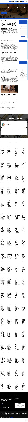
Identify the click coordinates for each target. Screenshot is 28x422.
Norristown (2, 282)
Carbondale (9, 239)
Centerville (16, 283)
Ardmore (2, 385)
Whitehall (9, 284)
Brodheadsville (10, 266)
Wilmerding (23, 305)
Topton (2, 207)
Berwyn (2, 320)
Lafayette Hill (2, 264)
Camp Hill (16, 253)
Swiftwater (9, 242)
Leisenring (23, 238)
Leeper (15, 331)
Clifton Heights (3, 374)
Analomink (9, 268)
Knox (15, 332)
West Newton (23, 330)
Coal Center (23, 253)
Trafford (23, 333)
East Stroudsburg (10, 269)
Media (1, 344)
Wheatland (16, 348)
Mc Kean (16, 271)
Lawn (15, 230)
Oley (1, 215)
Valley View (2, 148)
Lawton (9, 179)
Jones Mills (23, 200)
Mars (22, 149)
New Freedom (9, 375)
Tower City (2, 152)
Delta (15, 147)
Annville (16, 258)
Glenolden (2, 359)
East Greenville (10, 286)
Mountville (9, 324)
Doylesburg (16, 187)
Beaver (22, 384)
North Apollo (23, 188)
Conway (23, 372)
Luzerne (9, 192)
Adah (22, 259)
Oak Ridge (16, 324)
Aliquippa (23, 389)
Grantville (16, 240)
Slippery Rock (16, 389)
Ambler (2, 386)
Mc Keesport (2, 181)
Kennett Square (3, 305)
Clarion (16, 343)
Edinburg (16, 377)
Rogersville (23, 270)
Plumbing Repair (17, 398)
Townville (16, 292)
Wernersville (2, 205)
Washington (23, 303)
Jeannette (23, 201)
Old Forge (9, 216)
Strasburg (9, 308)
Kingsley (9, 181)
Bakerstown (23, 385)
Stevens (9, 309)
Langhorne (2, 351)
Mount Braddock (24, 233)
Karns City (23, 151)
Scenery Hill (23, 269)
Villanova (2, 330)
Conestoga (9, 347)
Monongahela (23, 346)
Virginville (2, 206)
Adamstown (2, 244)
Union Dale (9, 221)
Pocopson (2, 293)
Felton (8, 389)
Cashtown (16, 151)
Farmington (2, 191)
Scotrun (9, 246)
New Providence (10, 321)
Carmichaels (23, 296)
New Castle (16, 383)
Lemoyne (16, 228)
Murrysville (23, 192)
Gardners (9, 387)
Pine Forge (2, 214)
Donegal (2, 193)
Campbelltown (16, 254)
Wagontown (2, 286)
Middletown (16, 221)
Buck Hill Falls (9, 265)
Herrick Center (9, 231)
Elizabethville (16, 245)
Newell (22, 232)
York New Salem (10, 360)
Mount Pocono (10, 254)
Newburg (16, 175)
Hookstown (23, 357)
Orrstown (16, 173)
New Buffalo (16, 212)
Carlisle (16, 252)
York (8, 357)
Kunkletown (9, 281)
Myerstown (16, 214)
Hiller (22, 243)
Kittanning (16, 347)
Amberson (16, 190)
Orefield (9, 278)
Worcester (2, 246)
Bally (1, 243)
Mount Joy (9, 325)
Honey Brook (2, 309)
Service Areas (16, 399)
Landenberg (2, 304)
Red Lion (9, 370)
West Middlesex (17, 350)
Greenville (16, 371)
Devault (2, 272)
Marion (16, 178)
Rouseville (16, 295)
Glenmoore (2, 310)
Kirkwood (9, 334)
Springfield (2, 343)
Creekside (23, 173)
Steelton (2, 154)
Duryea (9, 201)
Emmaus (2, 192)
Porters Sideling (3, 162)
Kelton (2, 307)
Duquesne (23, 323)
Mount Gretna (16, 216)
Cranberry (16, 306)
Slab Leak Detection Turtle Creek (10, 18)
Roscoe (23, 225)
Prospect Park (3, 336)
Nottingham (2, 296)
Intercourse (9, 336)
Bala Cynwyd (2, 384)
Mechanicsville (3, 180)
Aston (2, 377)
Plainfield (16, 203)
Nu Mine (16, 325)
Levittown (2, 347)
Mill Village (16, 270)
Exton (1, 312)
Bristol (2, 382)
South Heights (23, 337)
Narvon (9, 323)
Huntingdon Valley (3, 383)
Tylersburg (16, 291)
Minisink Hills (9, 256)
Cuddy (22, 369)
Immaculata (2, 308)
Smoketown (9, 310)
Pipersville (9, 152)
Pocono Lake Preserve (10, 251)
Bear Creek (9, 215)
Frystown (2, 189)
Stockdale (23, 221)
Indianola (23, 356)
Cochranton (16, 309)
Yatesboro (16, 312)
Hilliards (23, 152)
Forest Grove (9, 166)
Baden (22, 387)
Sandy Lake (16, 359)
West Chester (2, 285)
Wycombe (2, 388)
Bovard (22, 213)
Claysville (23, 293)
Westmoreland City (24, 180)
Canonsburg (23, 297)
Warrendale (23, 332)
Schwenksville (2, 252)
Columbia (9, 348)
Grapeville (23, 207)
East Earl (9, 344)
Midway (23, 349)
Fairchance (23, 246)
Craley (15, 149)
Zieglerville (2, 245)
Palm (8, 277)
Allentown (9, 270)
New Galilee (16, 362)
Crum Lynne (2, 371)
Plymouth (9, 199)
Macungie (9, 280)
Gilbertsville (2, 229)
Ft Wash (2, 188)
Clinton (22, 373)
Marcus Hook (2, 345)
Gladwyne (2, 360)
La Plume (9, 228)
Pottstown (2, 256)
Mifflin (15, 220)
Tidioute (2, 153)
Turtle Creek (4, 18)
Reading (2, 203)
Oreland (2, 337)
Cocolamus (16, 251)
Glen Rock (9, 385)
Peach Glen (9, 358)
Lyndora (23, 150)
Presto (22, 311)
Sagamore (16, 321)
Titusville (16, 293)
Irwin (22, 202)
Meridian (2, 179)
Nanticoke (9, 204)
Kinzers (9, 335)
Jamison (9, 161)
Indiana (22, 176)
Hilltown (9, 163)
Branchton (23, 167)
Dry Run (16, 186)
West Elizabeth (23, 331)
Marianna (23, 279)
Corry (15, 281)
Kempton (2, 227)
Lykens (15, 225)
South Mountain (17, 165)
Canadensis (9, 264)
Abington (2, 387)
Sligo (15, 318)
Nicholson (9, 225)
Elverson (2, 232)
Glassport (23, 361)
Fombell (16, 373)
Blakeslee (9, 214)
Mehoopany (9, 206)
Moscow (9, 226)
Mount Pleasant (24, 193)
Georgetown (23, 363)
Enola (15, 243)
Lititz (8, 330)
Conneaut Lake (17, 308)
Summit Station (10, 292)
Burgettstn (2, 200)
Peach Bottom (10, 319)
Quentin (16, 201)
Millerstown (16, 217)
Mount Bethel (2, 176)
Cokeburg (23, 292)
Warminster (9, 142)
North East (16, 269)
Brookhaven (2, 376)
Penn (22, 187)
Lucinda (16, 329)
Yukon (22, 177)
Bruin (22, 166)
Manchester (9, 377)
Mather (22, 278)
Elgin (15, 277)
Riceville (16, 267)
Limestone (16, 330)
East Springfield (17, 279)
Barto (1, 242)
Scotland (16, 168)
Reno (15, 296)
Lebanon (16, 229)
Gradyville (2, 356)
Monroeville (23, 307)
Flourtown (2, 364)
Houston (23, 281)
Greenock (23, 359)
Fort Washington (3, 361)
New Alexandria (23, 191)
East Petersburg (10, 343)
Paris (1, 167)
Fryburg (16, 304)
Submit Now (23, 36)
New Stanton (23, 189)
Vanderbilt (23, 220)
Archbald (9, 240)
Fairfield (16, 142)
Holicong (9, 162)
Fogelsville (9, 285)
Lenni (1, 349)
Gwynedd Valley (3, 269)
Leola (8, 331)
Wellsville (9, 364)
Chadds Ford (2, 318)
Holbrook (23, 282)
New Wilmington (17, 361)
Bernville (2, 240)
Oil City (16, 311)
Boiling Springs (17, 255)
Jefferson (23, 280)
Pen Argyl (2, 164)
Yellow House (2, 141)
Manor (22, 194)
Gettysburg (9, 386)
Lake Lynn (23, 239)
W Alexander (2, 147)
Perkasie (9, 154)
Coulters (23, 371)
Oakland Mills (16, 207)
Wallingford (2, 329)
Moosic (9, 218)
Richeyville (23, 271)
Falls (8, 212)
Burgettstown (23, 377)
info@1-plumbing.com (19, 1)
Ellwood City (16, 376)
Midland (23, 350)
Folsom (2, 362)
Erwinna (9, 167)
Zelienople (16, 385)
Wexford (23, 329)
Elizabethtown (16, 246)
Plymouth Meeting (3, 257)
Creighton (23, 370)
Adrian (15, 346)
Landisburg (16, 231)
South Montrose (10, 175)
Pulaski (16, 360)
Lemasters (16, 181)
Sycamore (23, 266)
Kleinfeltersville (17, 232)
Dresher (2, 369)
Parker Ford (2, 259)
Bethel (2, 239)
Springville (9, 174)
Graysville (23, 285)
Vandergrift (23, 181)
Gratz (15, 239)
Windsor (9, 363)
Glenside (2, 357)
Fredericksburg (17, 242)
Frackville (2, 190)
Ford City (16, 336)
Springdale (23, 309)
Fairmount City (17, 338)
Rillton (22, 186)
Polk (15, 297)
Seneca (16, 294)
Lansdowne (2, 350)
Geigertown (2, 230)
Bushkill (2, 199)
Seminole (16, 320)
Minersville (2, 177)
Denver (9, 346)
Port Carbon (9, 295)
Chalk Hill (23, 254)
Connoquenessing (24, 162)
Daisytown (23, 251)
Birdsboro (2, 238)
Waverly (9, 220)
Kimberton (2, 266)
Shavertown (9, 193)
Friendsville (9, 187)
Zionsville (9, 271)
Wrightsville (9, 362)
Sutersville (23, 335)
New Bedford (16, 363)
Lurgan (16, 180)
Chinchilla (9, 238)
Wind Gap (9, 272)
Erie (15, 259)
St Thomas (2, 155)
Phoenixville (2, 258)
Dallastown (16, 148)
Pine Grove (2, 163)
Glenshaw (23, 321)
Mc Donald (23, 351)
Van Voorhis (23, 265)
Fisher (15, 337)
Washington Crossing (4, 389)
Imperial (23, 318)
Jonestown (16, 233)
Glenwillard (2, 187)
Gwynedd (2, 270)
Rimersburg (16, 323)
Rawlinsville (2, 161)
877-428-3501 (25, 1)
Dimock (9, 188)
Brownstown (9, 350)
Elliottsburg (16, 244)
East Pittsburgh (24, 322)
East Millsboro (23, 247)
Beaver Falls (23, 383)
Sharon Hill (2, 334)
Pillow (15, 204)
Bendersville (16, 154)
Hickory (23, 283)
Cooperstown (16, 307)
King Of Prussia (3, 280)
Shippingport (23, 338)
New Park (9, 373)
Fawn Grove (16, 141)
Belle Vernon (23, 382)
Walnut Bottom (17, 161)
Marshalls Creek (10, 257)
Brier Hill (23, 257)
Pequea (9, 317)
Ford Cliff (16, 335)
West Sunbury (16, 386)
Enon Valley (16, 375)
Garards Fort (23, 286)
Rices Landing (23, 272)
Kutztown (2, 226)
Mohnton (2, 220)
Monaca (23, 348)
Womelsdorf (2, 204)
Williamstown (16, 193)
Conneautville (16, 282)
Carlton (16, 310)
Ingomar (23, 317)
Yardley (2, 142)
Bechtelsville (2, 241)
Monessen (23, 347)
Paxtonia (2, 165)
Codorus (16, 150)
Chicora (23, 163)
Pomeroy (2, 292)
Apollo (22, 215)
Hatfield (2, 267)
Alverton (23, 216)
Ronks (8, 312)
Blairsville (23, 175)
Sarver (22, 142)
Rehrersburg (2, 212)
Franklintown (9, 388)
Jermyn (9, 230)
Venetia (23, 264)
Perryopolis (23, 227)
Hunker (22, 204)
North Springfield (17, 268)
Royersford (2, 255)
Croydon (2, 372)
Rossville (9, 369)
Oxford (2, 295)
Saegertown (16, 266)
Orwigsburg (9, 296)
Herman (23, 153)
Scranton (9, 219)
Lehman (9, 207)
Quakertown (9, 151)
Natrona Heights (24, 344)
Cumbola (9, 298)
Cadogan (16, 345)
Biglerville (16, 153)
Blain (15, 256)
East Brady (23, 161)
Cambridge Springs (17, 284)
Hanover (9, 383)
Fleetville (9, 233)
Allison (22, 258)
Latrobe (23, 199)
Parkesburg (2, 294)
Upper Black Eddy (3, 149)
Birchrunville (2, 277)
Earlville (2, 233)
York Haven (9, 361)
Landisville (9, 332)
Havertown (2, 331)
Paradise (9, 320)
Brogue (16, 152)
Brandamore (2, 319)
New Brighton (23, 343)
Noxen (8, 203)
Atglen (2, 322)
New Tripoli (9, 279)
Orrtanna (9, 372)
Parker (22, 147)
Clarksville (23, 294)
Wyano (22, 179)
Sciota (9, 247)
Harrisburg (16, 192)
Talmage (9, 307)
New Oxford (9, 374)
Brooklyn (9, 189)
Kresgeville (9, 259)
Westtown (2, 283)
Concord (16, 188)
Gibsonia (23, 362)
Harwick (23, 358)
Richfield (16, 199)
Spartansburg (16, 265)
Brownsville (23, 256)
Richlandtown (9, 149)
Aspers (16, 155)
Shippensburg (16, 166)
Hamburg (2, 228)
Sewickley (23, 310)
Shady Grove (16, 167)
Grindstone (23, 244)
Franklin (16, 305)
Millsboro (23, 277)
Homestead (23, 320)
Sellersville (9, 147)
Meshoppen (9, 205)
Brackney (9, 190)
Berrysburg (16, 257)
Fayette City (23, 245)
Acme (22, 218)
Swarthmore (2, 333)
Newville (16, 174)
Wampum (16, 351)
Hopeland (9, 337)
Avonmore (23, 214)
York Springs (9, 359)
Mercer (15, 364)
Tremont (2, 151)
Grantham (16, 241)
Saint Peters (2, 254)
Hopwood (23, 242)
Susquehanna (9, 173)
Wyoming (9, 200)
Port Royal (16, 202)
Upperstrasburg (17, 162)
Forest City (9, 232)
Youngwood (23, 178)
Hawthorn (16, 333)
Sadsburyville (2, 291)
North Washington (24, 148)
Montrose (9, 191)
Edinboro (16, 278)
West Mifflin (23, 319)
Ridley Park (2, 335)
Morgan (23, 345)
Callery (22, 164)
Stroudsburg (9, 243)
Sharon (16, 358)
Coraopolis (23, 324)
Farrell (15, 374)
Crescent (23, 360)
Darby (1, 370)
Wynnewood (2, 325)
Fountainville (9, 165)
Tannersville (9, 241)
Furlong (9, 164)
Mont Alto (16, 176)
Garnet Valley (2, 346)
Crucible (23, 291)
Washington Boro (10, 305)
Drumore (9, 345)
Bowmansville (9, 351)
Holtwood (9, 338)
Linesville (16, 272)
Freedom (23, 364)
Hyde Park (23, 203)
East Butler (23, 160)
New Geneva (23, 231)
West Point (2, 247)
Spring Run (16, 164)
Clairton (23, 374)
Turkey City (16, 388)
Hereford (9, 282)
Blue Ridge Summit (17, 189)
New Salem (23, 230)
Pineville (9, 153)
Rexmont (16, 200)
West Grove (2, 284)
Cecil (22, 295)
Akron (8, 356)
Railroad (9, 371)
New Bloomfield (17, 213)
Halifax (16, 238)
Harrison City (23, 206)
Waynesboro (16, 160)
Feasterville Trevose (3, 348)
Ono (15, 206)
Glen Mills (2, 311)
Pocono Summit (10, 253)
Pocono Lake (9, 252)
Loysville (16, 226)
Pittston (9, 202)
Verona (22, 306)
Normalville (23, 229)
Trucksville (2, 150)
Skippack (2, 251)
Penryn (9, 318)
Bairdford (23, 386)
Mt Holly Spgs (3, 175)
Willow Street (9, 304)
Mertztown (2, 221)
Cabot (22, 165)
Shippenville (16, 319)
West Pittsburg (17, 349)
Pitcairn (23, 312)
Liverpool (16, 227)
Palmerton (2, 168)
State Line (16, 163)
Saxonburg (23, 141)
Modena (2, 298)
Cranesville (16, 280)
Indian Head (23, 241)
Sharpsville (16, 356)
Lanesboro (9, 180)
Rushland (9, 148)
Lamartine (16, 286)
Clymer (22, 174)
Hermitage (16, 357)
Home (1, 18)
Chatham (2, 317)
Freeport (16, 334)
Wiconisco (16, 194)
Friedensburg (9, 297)
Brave (22, 298)
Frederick (2, 271)
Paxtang (2, 166)
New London (2, 297)
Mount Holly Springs (17, 215)
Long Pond (9, 258)
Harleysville (2, 268)
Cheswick (23, 375)
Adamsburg (23, 217)
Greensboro (23, 284)
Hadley (15, 369)
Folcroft (2, 363)
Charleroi (23, 376)
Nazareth (2, 173)
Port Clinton (2, 213)
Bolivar (2, 201)
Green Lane (9, 283)
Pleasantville (16, 298)
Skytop (9, 244)
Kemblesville (2, 306)
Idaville (9, 382)
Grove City (16, 370)
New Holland (9, 322)
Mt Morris (2, 174)
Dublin (8, 168)
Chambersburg (16, 191)
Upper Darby (2, 332)
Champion (23, 212)
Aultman (2, 202)
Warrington (9, 141)
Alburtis (9, 291)
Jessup (9, 229)
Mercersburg (16, 177)
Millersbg (2, 178)
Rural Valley (16, 322)
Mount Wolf (9, 376)
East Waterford (17, 247)
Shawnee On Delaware (10, 245)
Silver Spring (9, 311)
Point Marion (23, 226)
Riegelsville (2, 160)
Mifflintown (16, 219)
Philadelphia (2, 324)
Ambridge (23, 388)
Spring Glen (9, 293)
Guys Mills (16, 303)
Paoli (1, 323)
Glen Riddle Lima (3, 358)
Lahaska (9, 160)
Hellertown (2, 186)
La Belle (23, 240)
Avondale (2, 321)
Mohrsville (2, 219)
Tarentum (23, 334)
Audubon (2, 279)
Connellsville (23, 252)
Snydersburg (16, 317)
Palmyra (16, 205)
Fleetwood (2, 231)
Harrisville (23, 154)
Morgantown (2, 218)
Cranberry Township (17, 384)
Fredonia (16, 372)
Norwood (2, 338)
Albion (15, 285)
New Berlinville (3, 216)
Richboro (9, 150)
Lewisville (2, 303)
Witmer (9, 303)
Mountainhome (10, 255)
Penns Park (9, 155)
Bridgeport (2, 281)
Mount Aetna (2, 217)
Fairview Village (3, 278)
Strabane (23, 267)
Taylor (8, 217)
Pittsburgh (23, 304)
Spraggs (23, 268)
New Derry (23, 190)
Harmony (23, 155)
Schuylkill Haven (10, 294)
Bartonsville (9, 267)
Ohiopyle (23, 228)
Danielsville (2, 194)
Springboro (16, 264)
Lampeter (9, 333)
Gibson (9, 186)
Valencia (16, 387)
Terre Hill (9, 306)
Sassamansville (3, 253)
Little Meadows (10, 178)
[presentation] (1, 127)
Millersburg (16, 218)
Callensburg (16, 344)
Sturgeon (23, 336)
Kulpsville (2, 265)
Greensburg (23, 219)
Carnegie (23, 325)
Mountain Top (9, 194)
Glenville (9, 384)
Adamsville (16, 382)
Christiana (9, 349)
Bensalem (2, 373)
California (23, 255)
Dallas (8, 213)
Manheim (9, 329)
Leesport (2, 225)
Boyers (22, 168)
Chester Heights (3, 375)
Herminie (23, 205)
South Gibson (9, 176)
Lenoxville (9, 227)
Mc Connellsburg (17, 179)
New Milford (9, 177)
